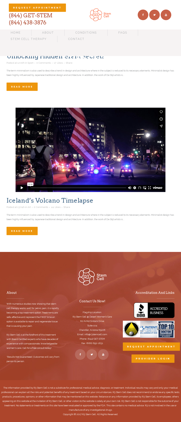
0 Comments (41, 207)
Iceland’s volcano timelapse (50, 200)
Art (29, 207)
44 (55, 207)
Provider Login (153, 358)
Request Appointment (37, 7)
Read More (22, 86)
